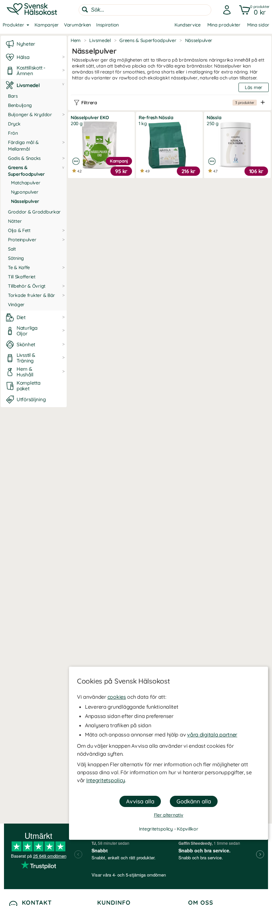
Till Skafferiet (21, 277)
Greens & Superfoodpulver (26, 171)
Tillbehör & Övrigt (26, 286)
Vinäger (16, 305)
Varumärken (77, 25)
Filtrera (167, 103)
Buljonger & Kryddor (30, 115)
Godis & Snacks (24, 158)
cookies (116, 696)
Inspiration (107, 25)
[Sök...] (85, 10)
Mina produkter (223, 25)
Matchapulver (25, 183)
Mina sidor (258, 25)
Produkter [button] (13, 25)
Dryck (14, 124)
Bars (13, 96)
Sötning (16, 258)
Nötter (15, 221)
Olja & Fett (19, 230)
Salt (12, 249)
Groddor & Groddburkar (34, 212)
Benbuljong (20, 105)
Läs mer (253, 87)
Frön (13, 133)
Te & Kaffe (19, 267)
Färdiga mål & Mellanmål (23, 145)
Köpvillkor (187, 829)
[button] (253, 10)
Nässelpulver (25, 201)
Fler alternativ (168, 815)
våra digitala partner (212, 734)
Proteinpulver (22, 240)
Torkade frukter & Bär (31, 295)
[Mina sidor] (225, 10)
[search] (145, 10)
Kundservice (187, 25)
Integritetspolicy (105, 780)
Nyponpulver (24, 192)
